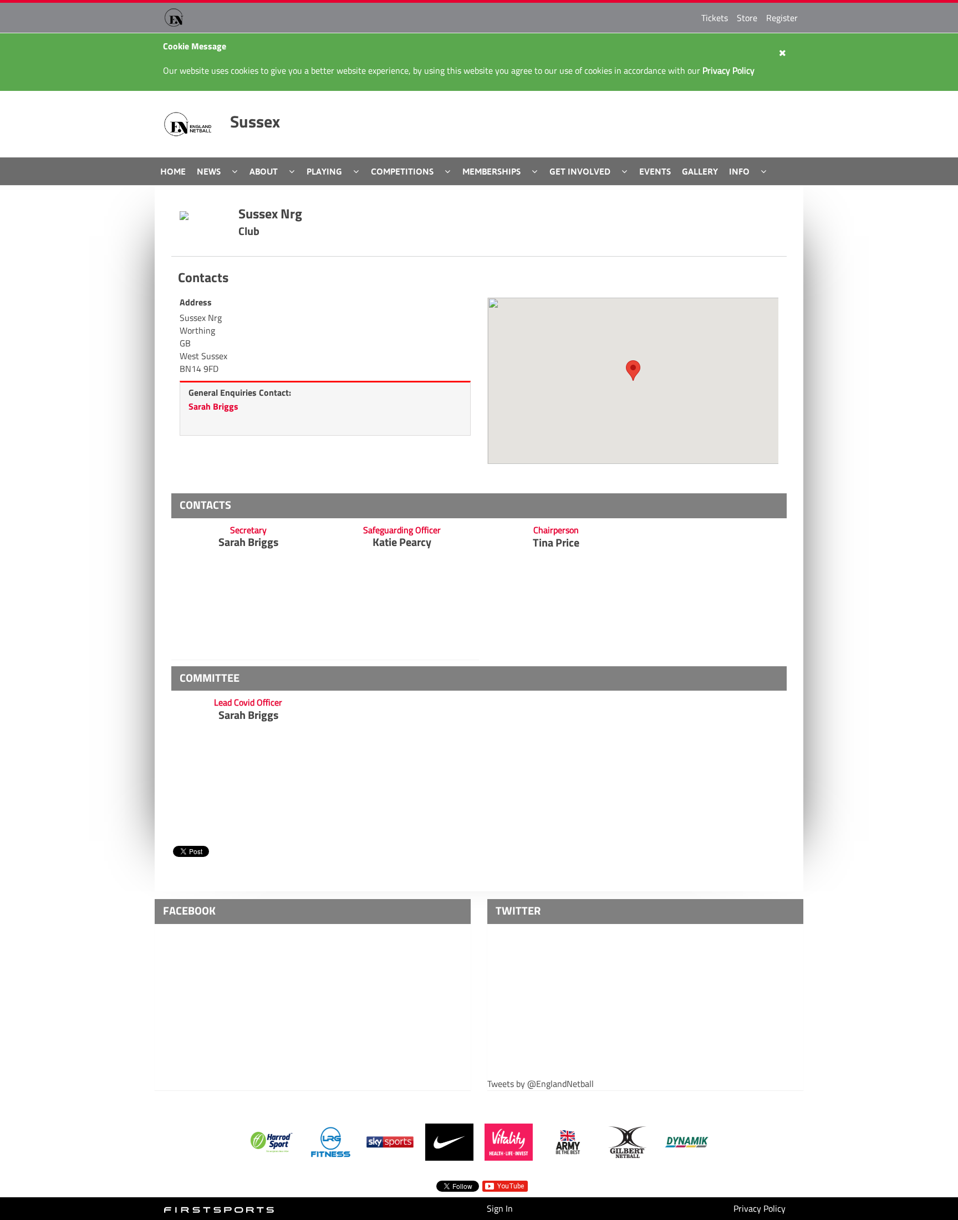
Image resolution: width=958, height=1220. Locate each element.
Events (655, 171)
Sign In (500, 1208)
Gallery (700, 171)
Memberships (491, 171)
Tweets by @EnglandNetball (540, 1084)
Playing (324, 171)
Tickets (714, 17)
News (209, 171)
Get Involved (579, 171)
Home (173, 171)
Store (747, 17)
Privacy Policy (759, 1208)
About (263, 171)
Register (782, 17)
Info (739, 171)
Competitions (402, 171)
